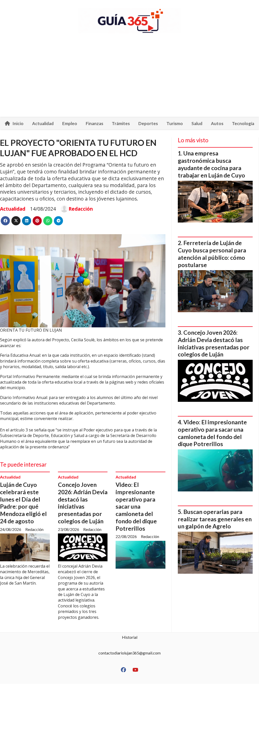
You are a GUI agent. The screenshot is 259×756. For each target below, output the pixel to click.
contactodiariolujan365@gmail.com (129, 652)
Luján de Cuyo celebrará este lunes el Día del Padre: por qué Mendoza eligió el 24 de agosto (23, 503)
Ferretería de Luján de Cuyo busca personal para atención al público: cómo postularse (212, 253)
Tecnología (243, 123)
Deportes (148, 123)
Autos (217, 123)
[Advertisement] (129, 79)
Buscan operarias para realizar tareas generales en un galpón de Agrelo (215, 519)
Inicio (18, 123)
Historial (129, 637)
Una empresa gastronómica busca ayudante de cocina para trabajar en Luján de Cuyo (211, 164)
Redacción (81, 209)
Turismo (174, 123)
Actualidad (43, 123)
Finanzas (94, 123)
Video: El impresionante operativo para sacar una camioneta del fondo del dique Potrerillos (136, 506)
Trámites (121, 123)
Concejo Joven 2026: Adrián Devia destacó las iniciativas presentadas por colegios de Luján (82, 503)
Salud (196, 123)
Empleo (69, 123)
